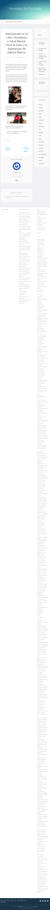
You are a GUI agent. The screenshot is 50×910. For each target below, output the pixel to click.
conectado (17, 196)
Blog (8, 900)
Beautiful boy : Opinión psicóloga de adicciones (43, 69)
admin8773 (16, 173)
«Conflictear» (42, 74)
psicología (20, 57)
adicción (40, 105)
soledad (40, 161)
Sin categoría (41, 157)
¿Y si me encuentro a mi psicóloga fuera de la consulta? (43, 56)
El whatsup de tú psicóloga (42, 49)
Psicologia (41, 148)
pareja (40, 139)
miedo (40, 136)
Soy (15, 900)
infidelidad (41, 120)
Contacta (12, 900)
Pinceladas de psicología (25, 9)
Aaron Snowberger (34, 906)
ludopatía (41, 133)
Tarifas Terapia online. (21, 900)
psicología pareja (42, 154)
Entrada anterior (8, 149)
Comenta (25, 57)
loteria (40, 129)
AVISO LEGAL (3, 900)
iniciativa (41, 123)
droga (40, 117)
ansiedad (41, 108)
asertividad (41, 111)
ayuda (40, 114)
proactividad (41, 142)
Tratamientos (3, 902)
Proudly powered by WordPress (18, 906)
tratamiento (41, 164)
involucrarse (41, 126)
